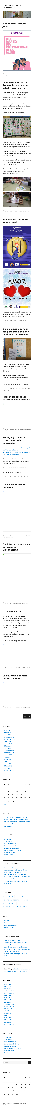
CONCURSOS (19, 896)
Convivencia (8, 841)
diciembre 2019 (9, 750)
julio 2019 (7, 757)
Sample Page (8, 826)
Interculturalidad (9, 852)
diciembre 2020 (9, 737)
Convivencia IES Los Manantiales (12, 6)
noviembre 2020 (9, 739)
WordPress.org (9, 927)
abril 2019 (7, 761)
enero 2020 (7, 748)
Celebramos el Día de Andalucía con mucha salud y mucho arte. (15, 85)
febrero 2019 (8, 766)
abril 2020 (7, 741)
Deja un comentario (8, 478)
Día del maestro (12, 611)
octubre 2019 (8, 755)
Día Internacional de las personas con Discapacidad (16, 547)
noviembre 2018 (9, 770)
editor (6, 74)
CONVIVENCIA (7, 900)
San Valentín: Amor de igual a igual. (15, 221)
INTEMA (25, 906)
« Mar (4, 804)
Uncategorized (22, 74)
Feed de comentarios (10, 925)
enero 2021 (7, 735)
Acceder (6, 920)
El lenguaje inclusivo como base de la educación (14, 440)
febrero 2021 (8, 732)
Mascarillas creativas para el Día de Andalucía (16, 398)
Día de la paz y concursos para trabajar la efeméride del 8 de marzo (16, 332)
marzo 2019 (7, 764)
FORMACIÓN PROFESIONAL (12, 906)
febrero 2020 (8, 746)
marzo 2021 (7, 730)
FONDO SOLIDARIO (9, 903)
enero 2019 (7, 768)
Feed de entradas (9, 923)
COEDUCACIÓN (8, 896)
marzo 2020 (8, 744)
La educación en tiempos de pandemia (15, 677)
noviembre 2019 (9, 752)
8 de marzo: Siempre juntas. (13, 868)
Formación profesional (11, 848)
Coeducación (8, 839)
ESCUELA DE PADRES (10, 843)
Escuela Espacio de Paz (11, 846)
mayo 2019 (7, 759)
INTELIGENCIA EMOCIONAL (13, 850)
